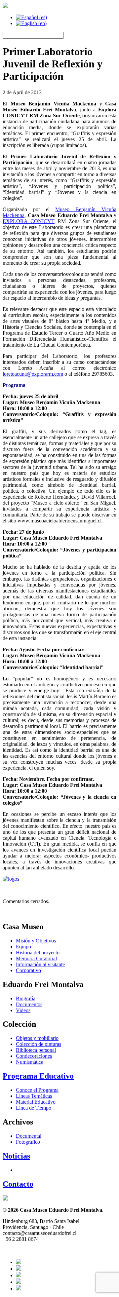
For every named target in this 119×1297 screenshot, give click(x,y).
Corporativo (28, 970)
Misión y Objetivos (36, 940)
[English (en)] (31, 23)
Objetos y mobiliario (37, 1038)
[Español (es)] (31, 17)
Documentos (29, 1004)
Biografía (25, 998)
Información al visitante (40, 964)
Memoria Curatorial (36, 958)
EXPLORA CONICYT (29, 221)
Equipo (23, 946)
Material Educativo (36, 1102)
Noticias (16, 1156)
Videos (23, 1010)
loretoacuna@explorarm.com (33, 374)
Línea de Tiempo (33, 1108)
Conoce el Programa (37, 1090)
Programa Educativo (38, 1076)
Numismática (29, 1062)
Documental (28, 1136)
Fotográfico (28, 1142)
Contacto (18, 1184)
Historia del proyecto (38, 952)
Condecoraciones (34, 1056)
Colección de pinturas (38, 1044)
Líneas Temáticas (34, 1096)
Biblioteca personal (36, 1050)
